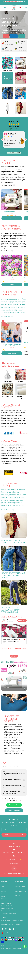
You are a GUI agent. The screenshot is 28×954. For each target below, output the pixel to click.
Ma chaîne (22, 620)
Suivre (15, 656)
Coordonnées (4, 949)
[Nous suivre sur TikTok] (13, 929)
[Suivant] (26, 2)
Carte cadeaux (5, 898)
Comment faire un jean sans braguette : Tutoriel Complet (13, 575)
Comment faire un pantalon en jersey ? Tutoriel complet (10, 610)
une (15, 172)
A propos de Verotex (20, 886)
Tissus (5, 36)
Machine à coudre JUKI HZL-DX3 (12, 211)
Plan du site (18, 895)
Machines (13, 36)
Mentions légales (16, 948)
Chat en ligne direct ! (14, 804)
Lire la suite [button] (7, 145)
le (23, 246)
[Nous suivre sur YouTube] (10, 929)
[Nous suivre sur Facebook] (2, 929)
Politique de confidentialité (7, 947)
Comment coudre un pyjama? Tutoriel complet (13, 541)
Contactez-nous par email (14, 810)
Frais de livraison (19, 884)
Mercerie (3, 891)
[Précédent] (1, 2)
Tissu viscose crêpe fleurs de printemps (12, 277)
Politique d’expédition (6, 948)
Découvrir (12, 284)
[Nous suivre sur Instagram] (6, 929)
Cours (2, 893)
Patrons (22, 36)
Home (2, 884)
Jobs (16, 889)
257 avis (17, 126)
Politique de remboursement (7, 945)
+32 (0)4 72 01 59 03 (9, 906)
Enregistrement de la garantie (20, 892)
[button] (20, 8)
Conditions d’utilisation (20, 947)
